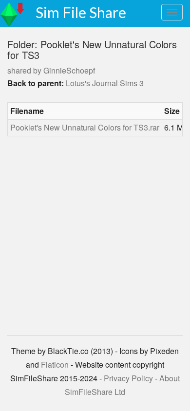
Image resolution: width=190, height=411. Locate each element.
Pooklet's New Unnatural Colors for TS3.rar (84, 127)
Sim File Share (81, 12)
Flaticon (55, 364)
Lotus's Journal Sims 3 (105, 83)
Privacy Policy (128, 378)
